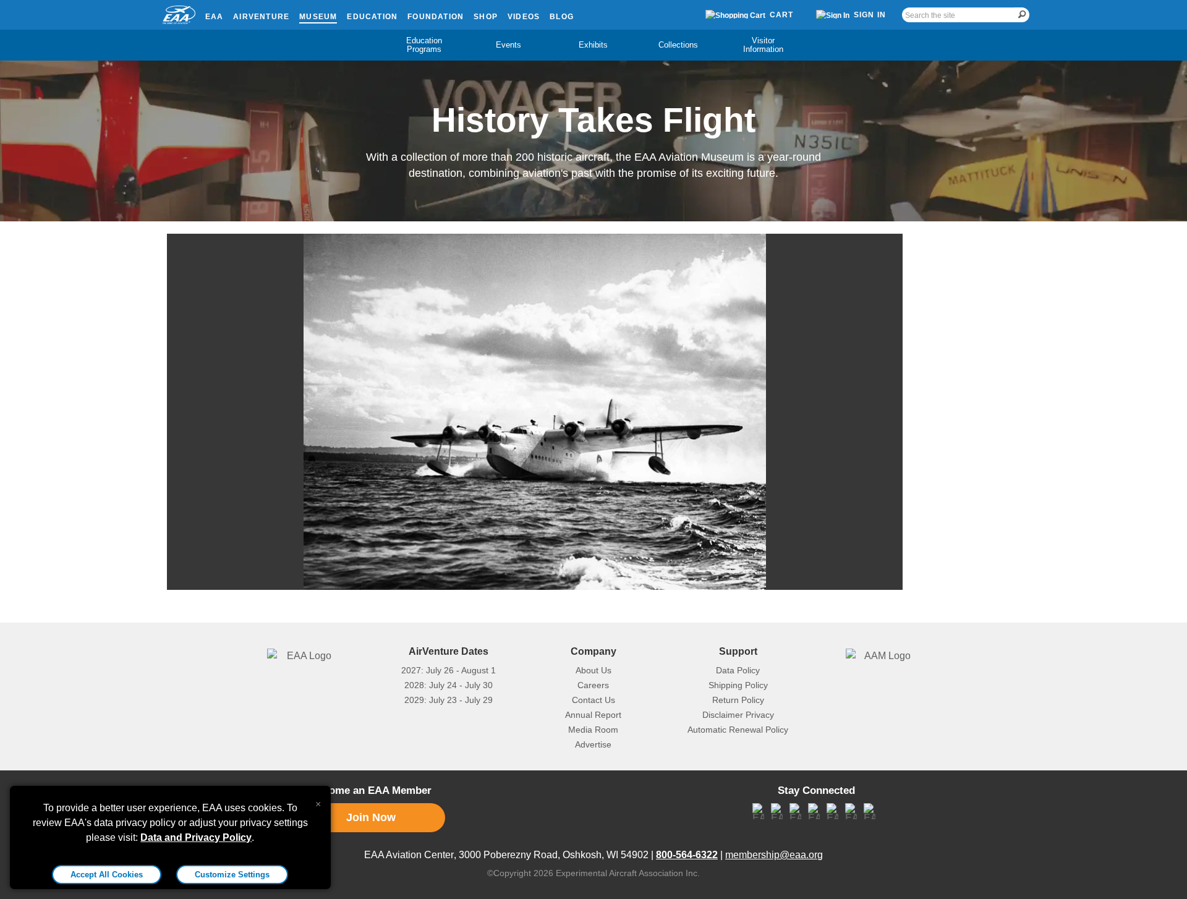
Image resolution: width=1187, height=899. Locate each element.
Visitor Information (763, 45)
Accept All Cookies (106, 874)
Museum (318, 16)
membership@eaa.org (774, 855)
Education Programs (424, 45)
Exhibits (593, 44)
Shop (486, 16)
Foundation (435, 16)
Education (372, 16)
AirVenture (261, 16)
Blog (562, 16)
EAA (214, 16)
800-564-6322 (687, 855)
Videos (524, 16)
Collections (678, 44)
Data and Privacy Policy (196, 837)
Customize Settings (232, 874)
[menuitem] (423, 45)
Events (508, 44)
